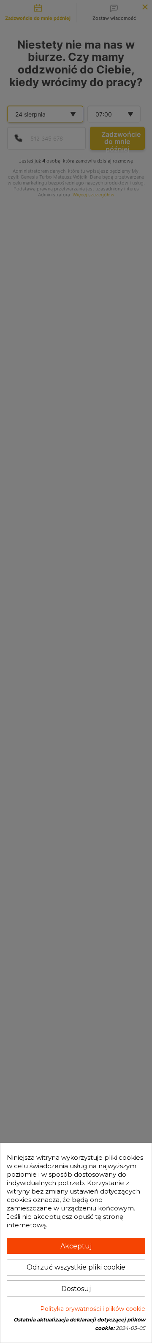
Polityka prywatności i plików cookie (92, 1309)
